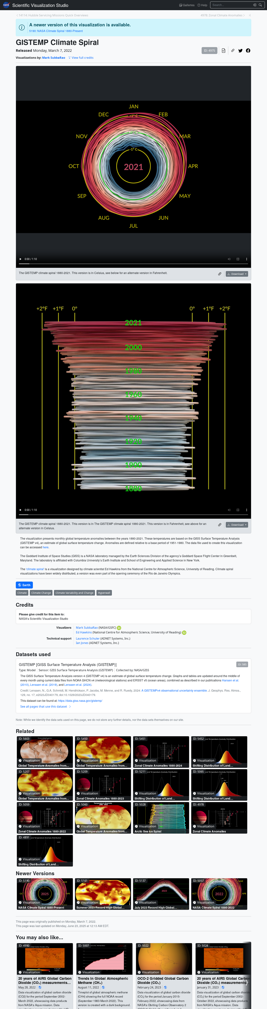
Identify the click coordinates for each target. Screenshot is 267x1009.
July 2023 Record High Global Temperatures (154, 907)
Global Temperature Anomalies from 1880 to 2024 (100, 765)
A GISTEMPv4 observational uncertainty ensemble (174, 690)
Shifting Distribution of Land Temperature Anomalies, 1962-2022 (216, 798)
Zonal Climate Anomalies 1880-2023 (100, 798)
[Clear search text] (254, 4)
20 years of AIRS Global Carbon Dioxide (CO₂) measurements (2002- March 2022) (45, 980)
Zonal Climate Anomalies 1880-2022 (42, 831)
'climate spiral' (35, 569)
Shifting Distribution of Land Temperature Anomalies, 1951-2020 (41, 864)
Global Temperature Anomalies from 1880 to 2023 (42, 798)
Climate (22, 592)
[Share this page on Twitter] (240, 50)
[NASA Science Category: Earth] (40, 987)
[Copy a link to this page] (233, 50)
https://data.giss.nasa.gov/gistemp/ (80, 700)
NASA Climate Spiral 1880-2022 (213, 907)
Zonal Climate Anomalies (209, 831)
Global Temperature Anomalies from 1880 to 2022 (100, 831)
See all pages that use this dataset (43, 706)
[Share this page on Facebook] (248, 50)
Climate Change (41, 592)
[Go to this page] (45, 752)
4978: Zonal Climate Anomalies (221, 15)
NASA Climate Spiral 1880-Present (41, 907)
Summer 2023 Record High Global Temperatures (99, 907)
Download (237, 274)
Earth (26, 585)
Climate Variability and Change (74, 592)
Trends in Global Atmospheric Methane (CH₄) (103, 980)
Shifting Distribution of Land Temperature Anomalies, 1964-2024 (216, 765)
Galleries (188, 5)
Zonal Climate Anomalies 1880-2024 (158, 765)
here (45, 547)
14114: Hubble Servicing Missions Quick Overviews (53, 15)
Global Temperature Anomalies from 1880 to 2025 (42, 765)
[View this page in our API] (224, 50)
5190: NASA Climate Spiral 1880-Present (56, 31)
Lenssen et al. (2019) (43, 684)
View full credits (83, 58)
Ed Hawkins (84, 632)
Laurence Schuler (88, 638)
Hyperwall (104, 592)
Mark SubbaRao (53, 58)
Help (203, 5)
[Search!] (261, 4)
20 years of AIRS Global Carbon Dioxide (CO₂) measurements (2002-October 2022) (223, 980)
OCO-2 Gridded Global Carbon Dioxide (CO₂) (163, 980)
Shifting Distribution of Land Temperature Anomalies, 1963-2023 (158, 798)
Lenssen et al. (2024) (77, 684)
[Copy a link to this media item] (220, 274)
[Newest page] (249, 15)
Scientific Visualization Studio (40, 5)
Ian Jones (82, 643)
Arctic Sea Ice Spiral (148, 831)
